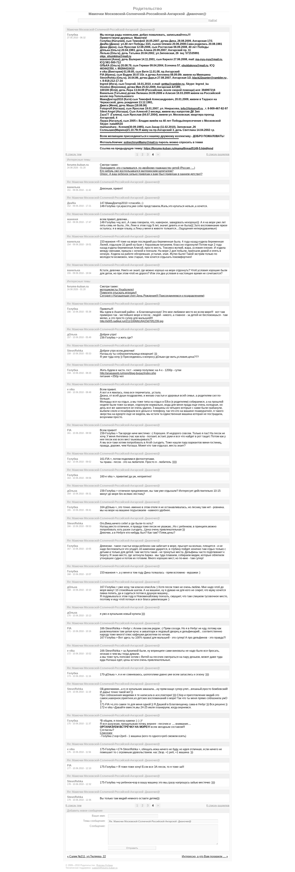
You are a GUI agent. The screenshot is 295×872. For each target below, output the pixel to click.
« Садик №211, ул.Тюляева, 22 (86, 856)
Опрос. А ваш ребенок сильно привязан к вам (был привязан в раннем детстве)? (151, 174)
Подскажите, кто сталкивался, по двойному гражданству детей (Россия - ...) (147, 167)
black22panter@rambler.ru (209, 77)
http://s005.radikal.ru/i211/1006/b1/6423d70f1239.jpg (131, 321)
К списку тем (73, 154)
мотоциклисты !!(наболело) (117, 289)
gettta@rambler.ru (173, 83)
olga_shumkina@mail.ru (115, 56)
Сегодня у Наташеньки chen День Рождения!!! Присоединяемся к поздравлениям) (152, 295)
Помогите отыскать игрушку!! (118, 292)
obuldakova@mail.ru (194, 65)
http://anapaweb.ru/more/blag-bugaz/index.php (128, 373)
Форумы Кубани (104, 865)
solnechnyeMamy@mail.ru (141, 142)
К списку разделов (217, 154)
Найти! (212, 20)
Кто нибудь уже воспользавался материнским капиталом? (136, 170)
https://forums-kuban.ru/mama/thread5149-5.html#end (178, 148)
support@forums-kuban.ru (104, 868)
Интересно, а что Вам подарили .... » (205, 856)
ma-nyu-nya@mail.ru (208, 59)
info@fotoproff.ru (192, 108)
